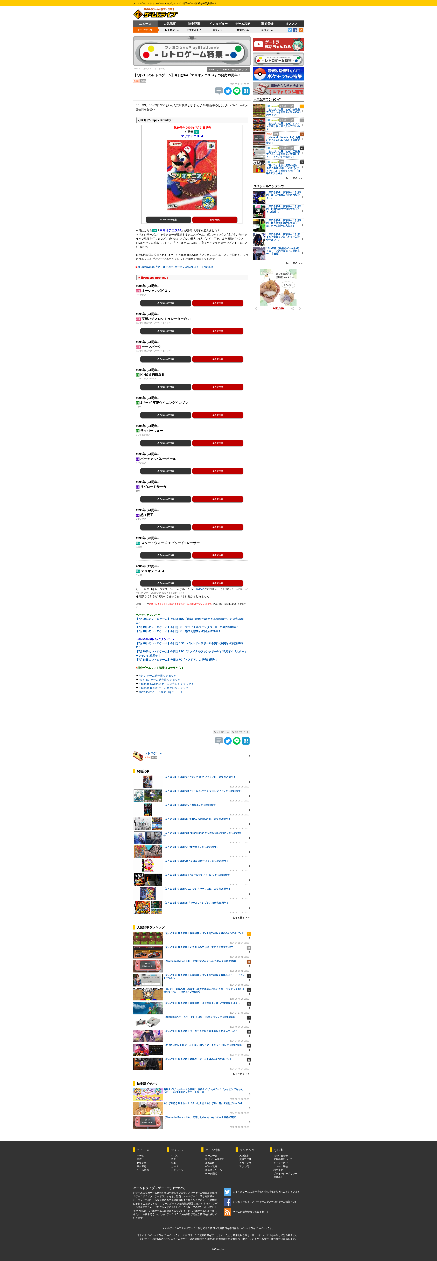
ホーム (140, 1155)
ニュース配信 (280, 1166)
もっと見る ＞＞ (241, 917)
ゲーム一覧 (211, 1155)
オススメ (292, 23)
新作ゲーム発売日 (214, 1159)
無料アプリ (245, 1159)
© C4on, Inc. (218, 1249)
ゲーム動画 (143, 1169)
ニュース (145, 23)
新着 (139, 1159)
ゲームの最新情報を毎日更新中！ (251, 1211)
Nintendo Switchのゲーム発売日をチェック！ (166, 684)
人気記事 (170, 23)
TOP (136, 68)
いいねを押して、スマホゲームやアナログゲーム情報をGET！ (266, 1201)
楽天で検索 (215, 219)
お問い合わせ (280, 1155)
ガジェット (218, 30)
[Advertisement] (192, 712)
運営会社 (278, 1177)
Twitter (200, 589)
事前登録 (267, 23)
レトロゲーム (172, 30)
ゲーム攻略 (243, 23)
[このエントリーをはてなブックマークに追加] (246, 93)
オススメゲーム (213, 1169)
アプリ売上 (245, 1166)
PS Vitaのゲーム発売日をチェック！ (160, 680)
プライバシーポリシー (285, 1173)
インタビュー (218, 23)
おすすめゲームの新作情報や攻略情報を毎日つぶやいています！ (267, 1191)
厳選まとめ (243, 30)
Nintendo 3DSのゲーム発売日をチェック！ (164, 688)
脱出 (173, 1162)
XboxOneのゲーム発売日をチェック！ (161, 692)
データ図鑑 (211, 1173)
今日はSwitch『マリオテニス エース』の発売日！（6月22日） (176, 267)
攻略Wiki (209, 1162)
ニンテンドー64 (242, 731)
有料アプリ (245, 1162)
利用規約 (278, 1169)
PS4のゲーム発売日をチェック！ (158, 675)
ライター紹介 (280, 1162)
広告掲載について (283, 1159)
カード (174, 1166)
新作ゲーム (267, 30)
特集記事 (194, 23)
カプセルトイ (194, 30)
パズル (174, 1155)
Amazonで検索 (169, 219)
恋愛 (173, 1159)
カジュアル (177, 1169)
